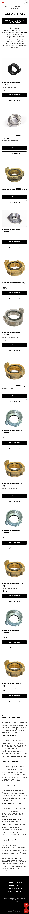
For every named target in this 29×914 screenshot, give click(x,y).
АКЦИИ (10, 891)
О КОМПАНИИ (10, 882)
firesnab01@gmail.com (16, 901)
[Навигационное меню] (3, 2)
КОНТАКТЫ (18, 891)
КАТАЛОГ (19, 882)
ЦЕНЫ (18, 885)
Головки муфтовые (14, 8)
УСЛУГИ (11, 885)
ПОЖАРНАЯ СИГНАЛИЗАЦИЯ (14, 888)
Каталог (7, 6)
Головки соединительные (16, 6)
